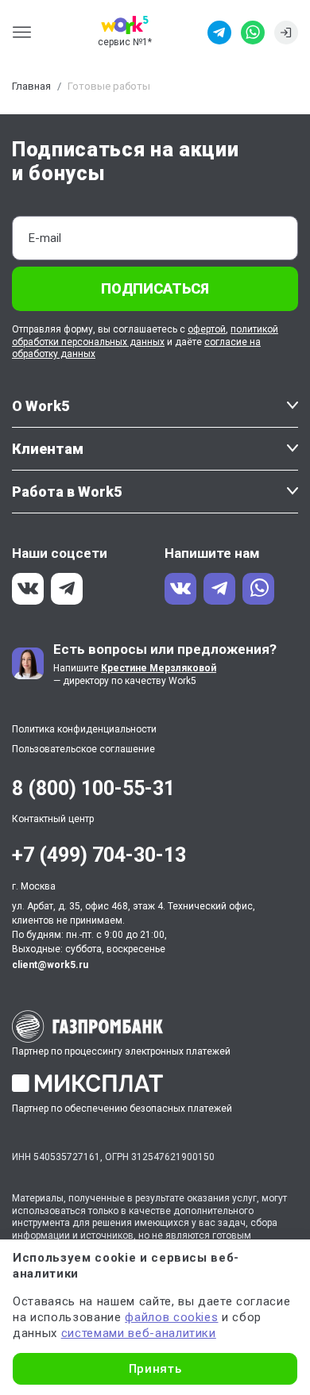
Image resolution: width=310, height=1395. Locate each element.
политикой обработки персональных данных (145, 336)
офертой (207, 329)
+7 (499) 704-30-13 (99, 855)
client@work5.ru (50, 965)
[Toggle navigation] (26, 32)
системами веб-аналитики (138, 1333)
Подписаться (155, 288)
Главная (31, 86)
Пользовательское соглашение (83, 749)
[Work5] (125, 25)
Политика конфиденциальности (84, 729)
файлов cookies (171, 1317)
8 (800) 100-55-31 (93, 788)
